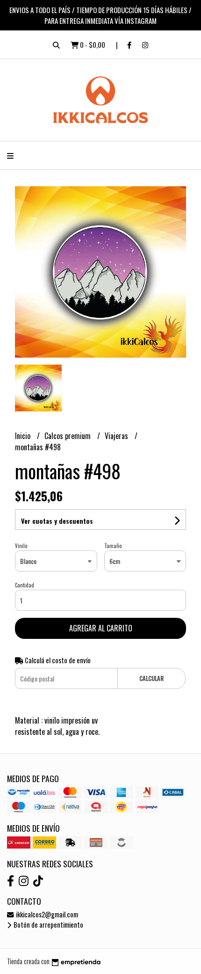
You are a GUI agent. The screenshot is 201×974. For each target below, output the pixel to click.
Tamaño (113, 545)
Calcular (151, 678)
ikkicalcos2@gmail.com (46, 914)
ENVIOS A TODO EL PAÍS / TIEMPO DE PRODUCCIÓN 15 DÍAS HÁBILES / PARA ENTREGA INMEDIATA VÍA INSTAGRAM (100, 15)
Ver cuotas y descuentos (57, 521)
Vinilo (21, 545)
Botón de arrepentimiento (47, 925)
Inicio (23, 435)
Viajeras (117, 435)
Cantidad (24, 585)
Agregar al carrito (100, 628)
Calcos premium (68, 435)
